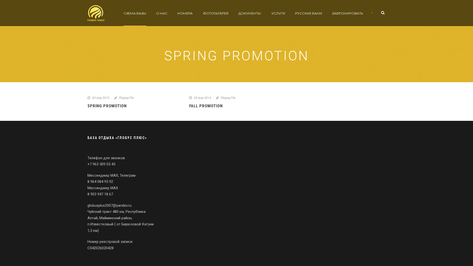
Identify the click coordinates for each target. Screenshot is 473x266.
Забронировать (347, 13)
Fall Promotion (206, 105)
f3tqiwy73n (126, 98)
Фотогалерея (216, 13)
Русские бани (308, 13)
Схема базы (135, 13)
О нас (162, 13)
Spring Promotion (107, 105)
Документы (249, 13)
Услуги (278, 13)
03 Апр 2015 (100, 98)
